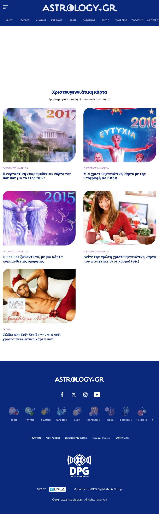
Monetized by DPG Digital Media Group (98, 489)
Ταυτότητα (35, 437)
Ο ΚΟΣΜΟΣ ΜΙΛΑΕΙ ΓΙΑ (15, 168)
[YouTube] (97, 395)
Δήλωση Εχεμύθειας (76, 437)
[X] (73, 395)
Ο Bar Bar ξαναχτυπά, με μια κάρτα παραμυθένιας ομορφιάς (33, 259)
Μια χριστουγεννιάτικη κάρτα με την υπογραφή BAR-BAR (114, 176)
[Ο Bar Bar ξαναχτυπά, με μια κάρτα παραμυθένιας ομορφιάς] (39, 218)
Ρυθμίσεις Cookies (101, 438)
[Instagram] (85, 395)
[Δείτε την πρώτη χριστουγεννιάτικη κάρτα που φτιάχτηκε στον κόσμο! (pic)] (119, 218)
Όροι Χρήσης (53, 437)
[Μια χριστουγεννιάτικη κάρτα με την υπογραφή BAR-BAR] (119, 135)
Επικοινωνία (122, 437)
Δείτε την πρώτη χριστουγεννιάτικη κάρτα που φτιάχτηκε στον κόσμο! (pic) (119, 259)
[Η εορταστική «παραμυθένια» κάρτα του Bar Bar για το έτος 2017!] (39, 135)
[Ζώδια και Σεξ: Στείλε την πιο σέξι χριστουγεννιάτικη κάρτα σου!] (39, 296)
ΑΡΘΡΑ (7, 329)
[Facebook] (62, 395)
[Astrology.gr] (79, 8)
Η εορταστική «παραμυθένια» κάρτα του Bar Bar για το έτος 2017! (37, 176)
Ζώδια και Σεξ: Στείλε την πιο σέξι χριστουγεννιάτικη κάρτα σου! (32, 337)
